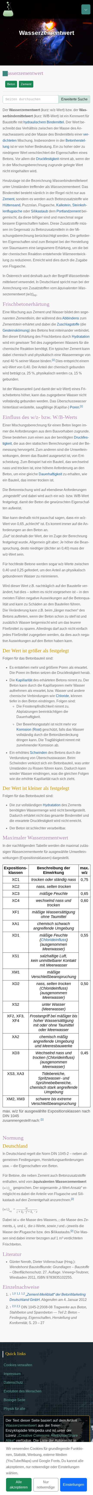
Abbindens (70, 318)
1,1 (18, 1293)
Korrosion (23, 729)
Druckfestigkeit (47, 159)
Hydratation (81, 336)
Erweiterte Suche (74, 99)
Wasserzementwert (21, 1425)
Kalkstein (63, 205)
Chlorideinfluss (53, 940)
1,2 (23, 1293)
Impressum (12, 1374)
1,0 (14, 1293)
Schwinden (38, 752)
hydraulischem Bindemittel (43, 122)
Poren (74, 407)
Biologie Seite (14, 1400)
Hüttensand (11, 205)
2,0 (14, 1306)
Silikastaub (39, 211)
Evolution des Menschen (23, 1391)
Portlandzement (68, 211)
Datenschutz (13, 1382)
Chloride (62, 696)
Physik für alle (14, 1409)
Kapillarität (24, 680)
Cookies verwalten (18, 1365)
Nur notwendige (46, 1484)
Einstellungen (73, 1484)
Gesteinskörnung (16, 330)
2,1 (18, 1306)
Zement (26, 84)
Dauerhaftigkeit (50, 474)
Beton (11, 84)
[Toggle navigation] (85, 9)
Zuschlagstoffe (68, 324)
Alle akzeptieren (19, 1484)
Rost (36, 729)
